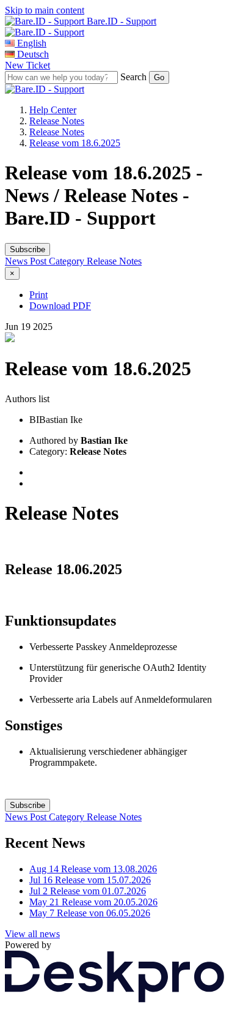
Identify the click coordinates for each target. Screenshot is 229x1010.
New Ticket (27, 65)
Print (38, 295)
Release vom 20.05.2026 (93, 902)
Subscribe (27, 249)
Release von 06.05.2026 (89, 913)
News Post (27, 261)
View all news (32, 934)
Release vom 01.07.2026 (87, 891)
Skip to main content (44, 10)
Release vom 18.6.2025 (74, 143)
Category (68, 261)
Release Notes (56, 121)
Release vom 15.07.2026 (90, 880)
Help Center (52, 110)
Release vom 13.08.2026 (93, 869)
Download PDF (60, 306)
